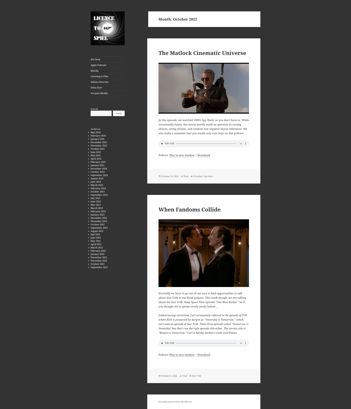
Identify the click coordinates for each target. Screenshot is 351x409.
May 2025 (96, 155)
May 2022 (96, 240)
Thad (186, 176)
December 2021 (99, 257)
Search (94, 108)
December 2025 (99, 142)
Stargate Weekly (99, 93)
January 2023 (97, 214)
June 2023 (96, 201)
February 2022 (98, 250)
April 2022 (96, 244)
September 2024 (99, 175)
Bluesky (95, 70)
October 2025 (98, 148)
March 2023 (97, 208)
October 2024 (98, 171)
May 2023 (96, 204)
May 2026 (96, 132)
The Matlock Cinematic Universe (202, 52)
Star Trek (196, 375)
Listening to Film (99, 76)
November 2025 (99, 145)
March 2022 (97, 247)
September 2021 (99, 267)
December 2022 (99, 217)
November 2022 (99, 221)
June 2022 (96, 237)
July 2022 (95, 234)
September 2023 (99, 194)
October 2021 (98, 263)
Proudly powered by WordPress (175, 401)
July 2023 (95, 198)
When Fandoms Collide (189, 209)
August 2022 (97, 231)
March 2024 (97, 185)
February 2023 (98, 211)
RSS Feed (95, 59)
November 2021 (99, 260)
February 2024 (98, 188)
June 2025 (96, 152)
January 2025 (97, 165)
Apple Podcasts (98, 65)
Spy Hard (208, 176)
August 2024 (97, 178)
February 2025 (98, 162)
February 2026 (98, 135)
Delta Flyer (96, 87)
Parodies (197, 176)
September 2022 (99, 227)
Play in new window (182, 155)
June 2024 (96, 181)
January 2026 (97, 138)
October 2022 (98, 224)
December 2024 (99, 168)
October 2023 (98, 191)
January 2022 (97, 254)
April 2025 (96, 158)
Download (203, 155)
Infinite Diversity (100, 81)
